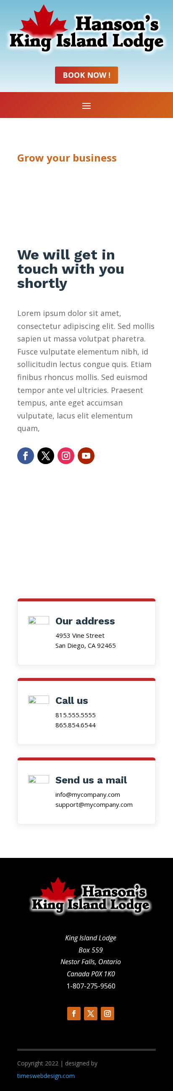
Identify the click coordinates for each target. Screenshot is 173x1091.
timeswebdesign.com (46, 1076)
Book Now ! (86, 75)
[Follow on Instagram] (66, 455)
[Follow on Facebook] (25, 455)
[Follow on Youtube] (86, 455)
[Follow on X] (45, 455)
